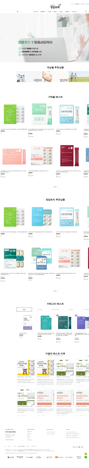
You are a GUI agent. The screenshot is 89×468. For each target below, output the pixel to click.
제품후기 (28, 434)
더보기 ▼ (55, 186)
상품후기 (67, 11)
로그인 (72, 4)
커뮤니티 (74, 11)
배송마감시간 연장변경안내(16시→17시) (73, 437)
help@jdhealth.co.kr (22, 450)
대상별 (55, 11)
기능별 (49, 11)
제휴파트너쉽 (33, 446)
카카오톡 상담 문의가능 (9, 439)
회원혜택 (43, 11)
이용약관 (14, 446)
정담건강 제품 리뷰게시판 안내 (71, 432)
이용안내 (27, 446)
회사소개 (36, 11)
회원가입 (77, 4)
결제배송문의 (29, 431)
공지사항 (28, 436)
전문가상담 (29, 433)
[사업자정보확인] (30, 449)
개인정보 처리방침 (21, 446)
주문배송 (82, 4)
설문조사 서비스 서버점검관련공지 (72, 435)
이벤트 (61, 11)
